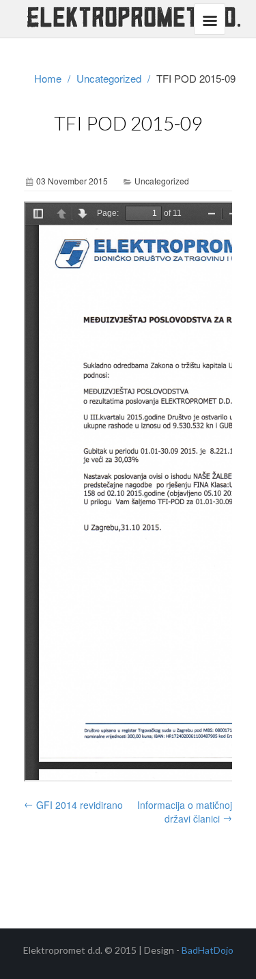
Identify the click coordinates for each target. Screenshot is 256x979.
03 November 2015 (72, 181)
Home (47, 78)
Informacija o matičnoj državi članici (184, 811)
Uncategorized (108, 78)
